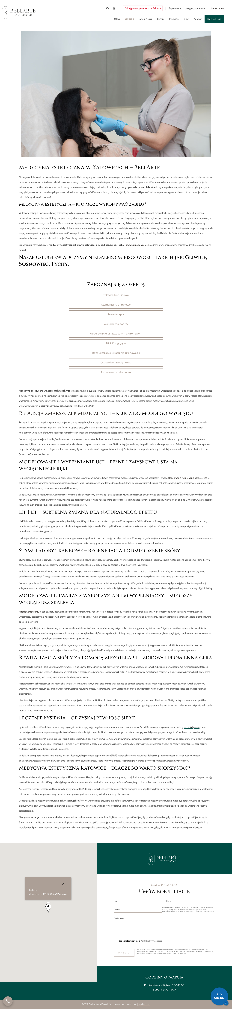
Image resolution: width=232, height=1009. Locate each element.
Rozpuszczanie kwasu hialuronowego (116, 352)
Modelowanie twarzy (29, 611)
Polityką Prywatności (151, 940)
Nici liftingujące (116, 343)
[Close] (63, 884)
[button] (48, 908)
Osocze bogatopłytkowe (116, 362)
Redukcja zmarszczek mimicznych (65, 413)
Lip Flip (22, 521)
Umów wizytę (217, 8)
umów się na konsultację (137, 244)
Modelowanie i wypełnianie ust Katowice (187, 477)
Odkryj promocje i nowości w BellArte (143, 8)
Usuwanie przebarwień (116, 372)
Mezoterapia (116, 314)
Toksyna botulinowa (116, 295)
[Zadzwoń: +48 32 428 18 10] (8, 1001)
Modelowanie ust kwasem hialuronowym (116, 333)
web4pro (144, 1004)
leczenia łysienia (191, 727)
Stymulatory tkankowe (116, 304)
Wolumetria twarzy (116, 323)
